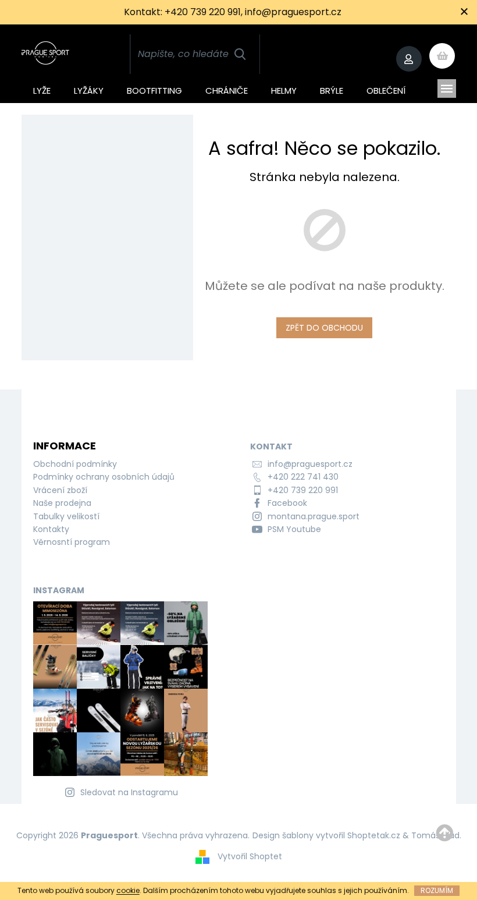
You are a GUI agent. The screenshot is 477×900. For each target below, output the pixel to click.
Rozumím (437, 890)
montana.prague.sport (313, 516)
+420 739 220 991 (303, 490)
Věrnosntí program (71, 542)
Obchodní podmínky (75, 464)
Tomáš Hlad (435, 835)
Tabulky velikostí (66, 516)
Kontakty (51, 529)
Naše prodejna (62, 503)
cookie (128, 890)
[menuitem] (42, 88)
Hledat (239, 54)
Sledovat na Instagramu (129, 792)
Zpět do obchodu (324, 328)
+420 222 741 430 (303, 477)
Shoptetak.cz (373, 835)
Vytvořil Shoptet (250, 856)
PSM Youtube (294, 529)
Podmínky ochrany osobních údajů (104, 477)
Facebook (287, 503)
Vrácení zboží (60, 490)
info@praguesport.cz (310, 464)
